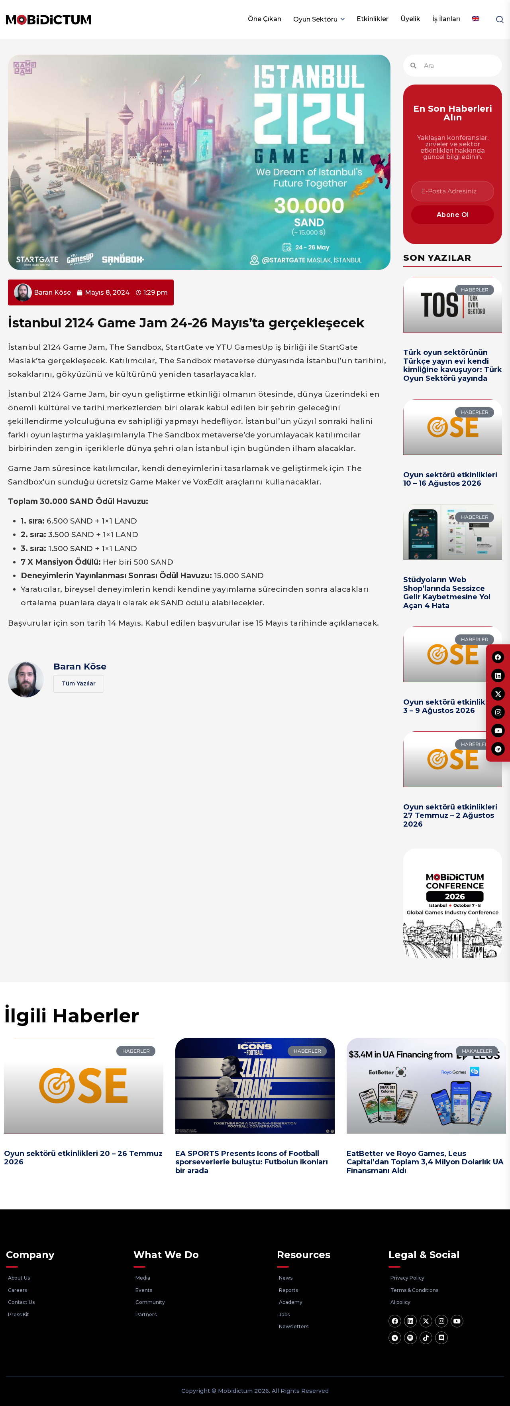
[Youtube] (457, 1321)
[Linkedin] (410, 1321)
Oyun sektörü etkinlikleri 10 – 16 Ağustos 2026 (450, 479)
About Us (19, 1278)
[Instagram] (441, 1321)
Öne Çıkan (264, 19)
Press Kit (18, 1314)
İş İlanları (446, 19)
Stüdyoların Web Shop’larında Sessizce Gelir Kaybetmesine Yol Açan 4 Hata (446, 592)
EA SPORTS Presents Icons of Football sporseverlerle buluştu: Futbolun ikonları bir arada (251, 1162)
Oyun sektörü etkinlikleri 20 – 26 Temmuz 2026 (83, 1158)
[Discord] (441, 1337)
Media (142, 1278)
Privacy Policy (407, 1278)
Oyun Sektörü (315, 19)
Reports (288, 1290)
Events (143, 1290)
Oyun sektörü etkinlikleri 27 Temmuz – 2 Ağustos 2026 (450, 816)
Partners (146, 1314)
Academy (290, 1302)
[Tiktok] (426, 1337)
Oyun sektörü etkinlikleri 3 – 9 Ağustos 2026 (450, 706)
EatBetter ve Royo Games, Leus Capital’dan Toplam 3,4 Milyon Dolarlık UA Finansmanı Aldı (425, 1162)
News (285, 1278)
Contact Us (21, 1302)
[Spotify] (410, 1337)
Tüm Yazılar (79, 683)
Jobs (284, 1314)
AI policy (400, 1302)
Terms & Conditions (414, 1290)
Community (150, 1302)
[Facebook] (394, 1321)
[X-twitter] (426, 1321)
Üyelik (410, 19)
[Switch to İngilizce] (475, 19)
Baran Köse (79, 666)
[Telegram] (394, 1337)
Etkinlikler (372, 19)
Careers (17, 1290)
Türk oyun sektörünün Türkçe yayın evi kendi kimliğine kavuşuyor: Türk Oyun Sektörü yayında (452, 365)
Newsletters (293, 1326)
